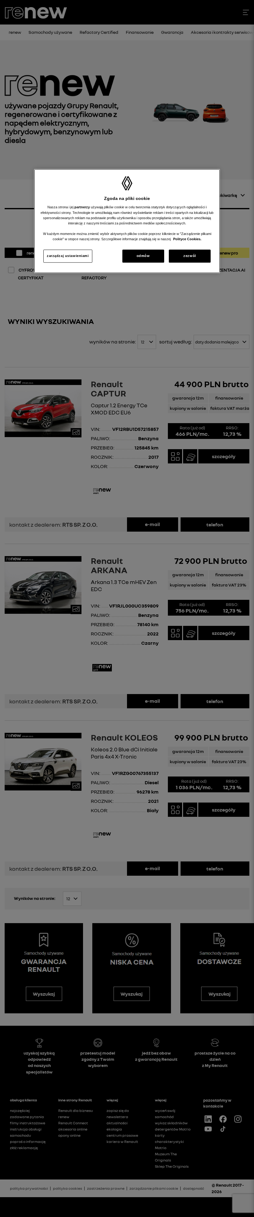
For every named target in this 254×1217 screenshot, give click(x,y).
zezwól (189, 256)
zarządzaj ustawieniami (68, 256)
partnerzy (82, 207)
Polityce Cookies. (187, 239)
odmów (143, 256)
